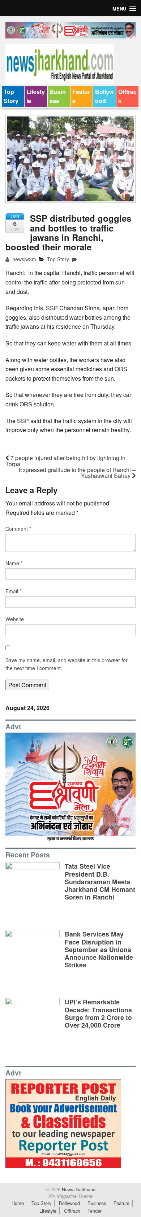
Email (13, 591)
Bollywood (104, 96)
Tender (94, 1210)
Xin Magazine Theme (70, 1196)
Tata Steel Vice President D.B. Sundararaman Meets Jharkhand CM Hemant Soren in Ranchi (100, 881)
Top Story (11, 96)
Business (58, 96)
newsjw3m (23, 259)
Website (14, 619)
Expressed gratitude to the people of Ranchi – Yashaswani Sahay (77, 473)
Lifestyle (35, 96)
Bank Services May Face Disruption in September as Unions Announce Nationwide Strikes (99, 949)
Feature (81, 96)
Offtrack (127, 96)
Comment (18, 528)
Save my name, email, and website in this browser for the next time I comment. (66, 664)
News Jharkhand (77, 1189)
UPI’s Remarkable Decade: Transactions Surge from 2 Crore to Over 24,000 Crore (98, 1013)
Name (13, 563)
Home (18, 1203)
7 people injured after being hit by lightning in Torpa (65, 461)
